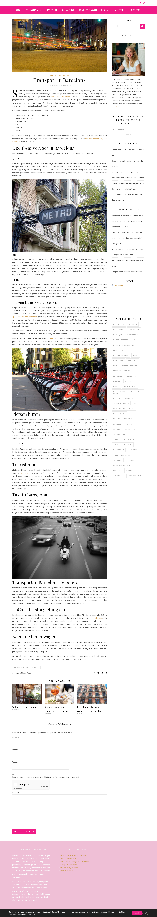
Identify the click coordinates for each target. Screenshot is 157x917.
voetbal (130, 460)
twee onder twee (121, 455)
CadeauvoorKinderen (120, 232)
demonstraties (120, 340)
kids (115, 366)
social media (119, 414)
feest (135, 355)
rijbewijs (98, 618)
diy (134, 340)
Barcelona (55, 76)
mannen (117, 381)
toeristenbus (25, 473)
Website (15, 762)
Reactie (15, 792)
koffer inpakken (129, 366)
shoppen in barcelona (124, 408)
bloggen (133, 324)
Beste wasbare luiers (133, 271)
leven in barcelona (122, 371)
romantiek (130, 398)
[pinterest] (141, 3)
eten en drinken (121, 355)
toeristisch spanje (122, 445)
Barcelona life (32, 10)
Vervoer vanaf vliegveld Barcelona (74, 861)
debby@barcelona (23, 673)
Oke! (137, 913)
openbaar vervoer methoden (24, 316)
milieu (116, 386)
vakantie (117, 460)
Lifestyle (119, 10)
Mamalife (52, 10)
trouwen (132, 450)
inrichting (118, 361)
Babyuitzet (68, 10)
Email (15, 749)
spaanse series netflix (124, 429)
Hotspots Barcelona (68, 864)
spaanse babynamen (122, 419)
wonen (129, 470)
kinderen (50, 338)
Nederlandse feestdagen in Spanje (126, 392)
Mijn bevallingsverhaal (69, 867)
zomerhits (118, 476)
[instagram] (144, 3)
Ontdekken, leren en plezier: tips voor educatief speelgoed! (127, 238)
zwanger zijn (134, 476)
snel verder (116, 106)
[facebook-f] (137, 3)
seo (135, 403)
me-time (129, 381)
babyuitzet (118, 324)
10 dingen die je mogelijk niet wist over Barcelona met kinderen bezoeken (128, 221)
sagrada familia (121, 403)
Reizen (104, 10)
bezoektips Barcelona (60, 96)
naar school (130, 386)
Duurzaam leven (88, 10)
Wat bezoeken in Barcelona (71, 858)
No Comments (65, 85)
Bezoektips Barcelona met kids (73, 855)
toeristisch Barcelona (21, 667)
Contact (136, 10)
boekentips (118, 329)
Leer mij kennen (66, 870)
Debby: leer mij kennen (24, 707)
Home (17, 10)
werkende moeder (121, 465)
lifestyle (117, 376)
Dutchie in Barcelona (123, 345)
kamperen (132, 361)
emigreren (118, 350)
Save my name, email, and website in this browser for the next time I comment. (45, 777)
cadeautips (134, 329)
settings (32, 914)
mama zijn (131, 376)
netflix (116, 398)
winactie (117, 470)
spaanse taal (119, 434)
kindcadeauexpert (119, 215)
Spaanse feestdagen (123, 424)
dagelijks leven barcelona (126, 335)
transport (35, 667)
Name (15, 737)
